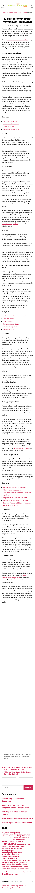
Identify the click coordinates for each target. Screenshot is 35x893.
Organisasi (26, 866)
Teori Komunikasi (10, 874)
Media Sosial (5, 866)
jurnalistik (19, 841)
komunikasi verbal (18, 862)
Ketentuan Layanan (18, 888)
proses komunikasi (23, 868)
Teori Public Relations (10, 121)
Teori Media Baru (8, 318)
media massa (21, 864)
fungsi (14, 836)
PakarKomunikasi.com (14, 882)
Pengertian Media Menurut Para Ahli (15, 498)
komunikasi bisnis (8, 329)
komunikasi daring (18, 846)
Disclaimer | (14, 886)
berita (3, 832)
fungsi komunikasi (24, 836)
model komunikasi (16, 866)
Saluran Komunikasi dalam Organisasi (15, 500)
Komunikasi (19, 754)
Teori (29, 872)
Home (4, 12)
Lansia (6, 758)
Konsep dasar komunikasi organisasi (14, 487)
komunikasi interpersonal (12, 852)
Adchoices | (6, 886)
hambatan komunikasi (21, 838)
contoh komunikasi (8, 834)
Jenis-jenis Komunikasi (11, 12)
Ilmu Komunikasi (19, 839)
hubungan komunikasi (7, 839)
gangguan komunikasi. (7, 837)
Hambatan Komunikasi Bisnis (12, 503)
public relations (6, 870)
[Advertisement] (17, 678)
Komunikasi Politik (7, 862)
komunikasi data (6, 848)
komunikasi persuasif (24, 860)
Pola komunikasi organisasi (12, 490)
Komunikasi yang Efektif (11, 324)
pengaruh (4, 868)
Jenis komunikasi (8, 841)
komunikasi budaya (6, 846)
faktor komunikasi (10, 754)
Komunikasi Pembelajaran (9, 860)
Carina (12, 26)
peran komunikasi (12, 868)
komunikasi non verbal (21, 448)
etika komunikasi (7, 836)
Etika (28, 834)
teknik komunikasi (20, 872)
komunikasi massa (10, 854)
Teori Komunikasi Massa (11, 124)
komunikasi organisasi (10, 327)
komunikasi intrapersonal (21, 756)
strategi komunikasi (8, 872)
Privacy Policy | (7, 888)
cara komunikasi (15, 832)
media (25, 862)
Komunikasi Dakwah (9, 127)
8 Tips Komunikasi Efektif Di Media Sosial (17, 818)
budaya (7, 832)
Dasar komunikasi (20, 834)
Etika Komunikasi (8, 321)
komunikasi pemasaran (9, 858)
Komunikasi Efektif (8, 850)
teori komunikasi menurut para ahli (14, 316)
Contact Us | (22, 886)
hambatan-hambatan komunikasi (17, 40)
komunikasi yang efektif (10, 224)
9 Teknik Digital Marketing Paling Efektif (17, 823)
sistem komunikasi (15, 870)
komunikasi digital (16, 848)
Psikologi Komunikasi (22, 12)
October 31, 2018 (23, 26)
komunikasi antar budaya (11, 129)
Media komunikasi (8, 864)
